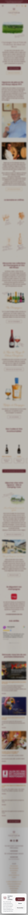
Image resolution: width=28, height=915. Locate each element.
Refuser (20, 903)
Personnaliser (20, 907)
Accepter (20, 899)
